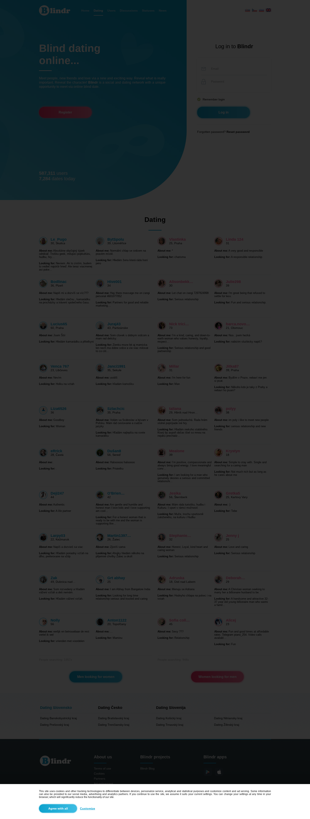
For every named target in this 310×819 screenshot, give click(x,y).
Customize (87, 808)
